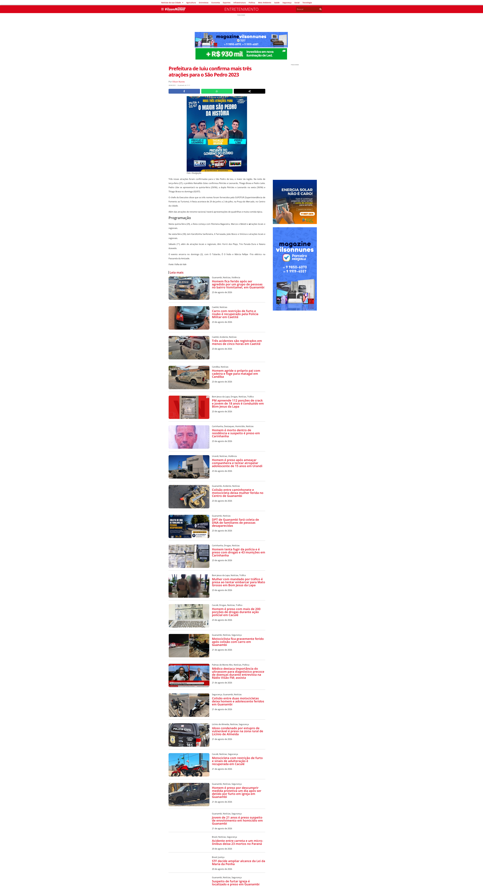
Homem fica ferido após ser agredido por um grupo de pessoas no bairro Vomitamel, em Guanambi (238, 284)
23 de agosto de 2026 (222, 292)
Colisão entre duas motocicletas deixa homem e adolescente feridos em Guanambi (238, 701)
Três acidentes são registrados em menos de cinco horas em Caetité (237, 342)
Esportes (226, 2)
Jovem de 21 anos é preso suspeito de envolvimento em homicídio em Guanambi (237, 820)
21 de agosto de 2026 (222, 649)
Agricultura (191, 2)
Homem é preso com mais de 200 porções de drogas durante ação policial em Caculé (236, 612)
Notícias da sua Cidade (171, 2)
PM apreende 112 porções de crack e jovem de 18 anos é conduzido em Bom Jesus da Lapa (238, 403)
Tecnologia (307, 2)
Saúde (276, 2)
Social (296, 2)
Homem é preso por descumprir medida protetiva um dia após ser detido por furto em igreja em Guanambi (236, 792)
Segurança (287, 2)
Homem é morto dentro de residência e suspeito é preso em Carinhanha (236, 433)
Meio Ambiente (264, 2)
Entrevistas (203, 2)
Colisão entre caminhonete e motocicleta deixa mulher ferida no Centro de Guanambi (237, 493)
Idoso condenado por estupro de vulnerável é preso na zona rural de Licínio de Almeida (237, 731)
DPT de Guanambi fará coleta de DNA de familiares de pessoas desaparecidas (235, 522)
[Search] (320, 9)
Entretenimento (241, 9)
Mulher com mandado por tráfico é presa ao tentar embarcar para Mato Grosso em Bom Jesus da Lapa (238, 582)
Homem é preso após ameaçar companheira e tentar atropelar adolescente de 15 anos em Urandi (237, 463)
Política (252, 2)
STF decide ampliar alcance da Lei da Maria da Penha (238, 878)
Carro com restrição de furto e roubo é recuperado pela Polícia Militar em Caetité (235, 314)
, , (226, 277)
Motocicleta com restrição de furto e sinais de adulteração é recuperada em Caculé (237, 761)
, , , (233, 396)
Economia (215, 2)
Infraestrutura (239, 2)
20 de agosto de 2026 (222, 855)
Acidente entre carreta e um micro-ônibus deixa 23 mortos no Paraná (237, 848)
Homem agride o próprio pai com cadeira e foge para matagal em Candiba (236, 373)
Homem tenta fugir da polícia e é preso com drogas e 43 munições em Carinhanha (238, 552)
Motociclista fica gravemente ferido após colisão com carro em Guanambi (238, 642)
